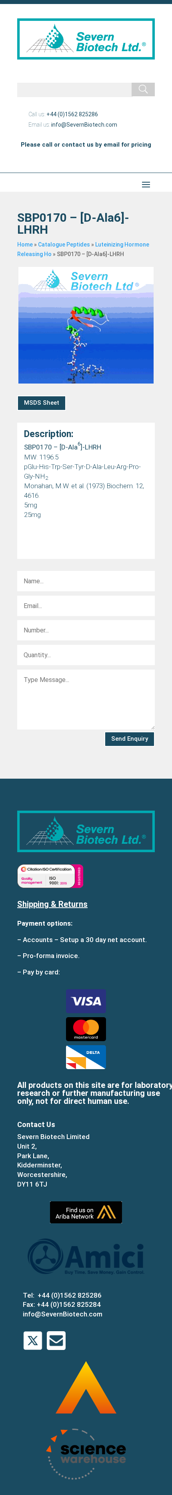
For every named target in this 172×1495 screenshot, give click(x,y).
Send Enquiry (129, 738)
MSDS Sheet (41, 402)
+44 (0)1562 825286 (72, 114)
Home (25, 244)
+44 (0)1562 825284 (69, 1304)
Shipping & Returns (52, 904)
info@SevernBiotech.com (84, 124)
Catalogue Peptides (64, 244)
